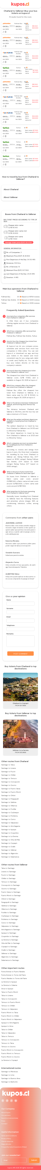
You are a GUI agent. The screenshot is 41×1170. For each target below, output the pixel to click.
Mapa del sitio (6, 1144)
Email (8, 617)
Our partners (6, 1115)
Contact (4, 1124)
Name (8, 600)
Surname (9, 608)
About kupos (5, 1113)
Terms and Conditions (9, 1136)
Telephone (10, 625)
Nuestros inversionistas (9, 1118)
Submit (34, 1160)
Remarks (10, 634)
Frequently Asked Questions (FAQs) (14, 1147)
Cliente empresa (7, 1141)
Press (3, 1121)
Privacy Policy (6, 1139)
